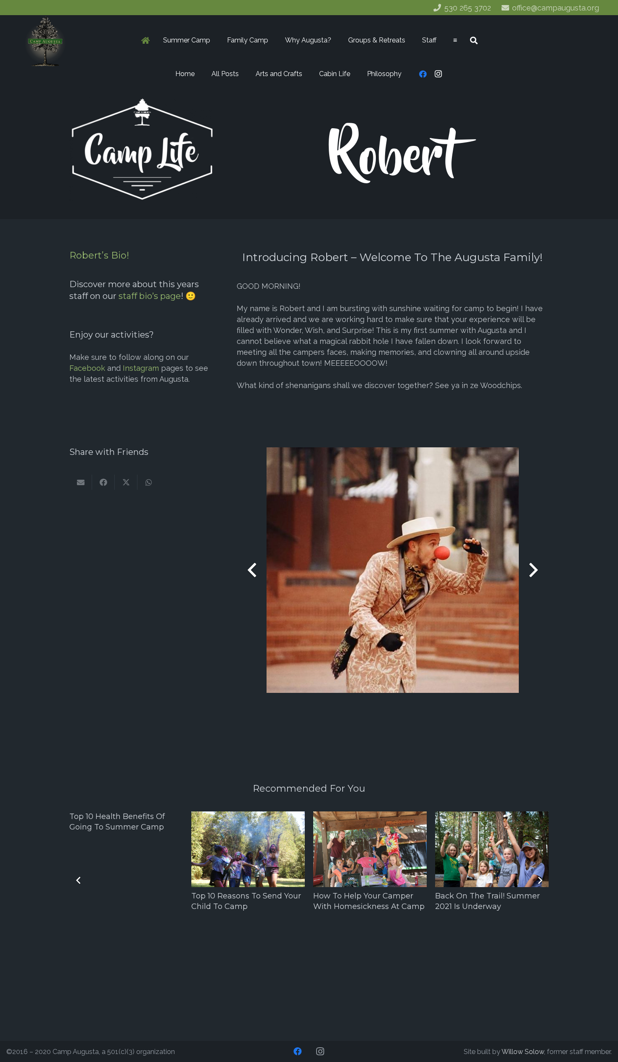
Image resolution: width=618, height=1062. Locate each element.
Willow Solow (523, 1052)
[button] (214, 40)
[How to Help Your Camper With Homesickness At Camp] (370, 849)
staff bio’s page (150, 296)
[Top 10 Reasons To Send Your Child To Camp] (248, 849)
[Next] (539, 880)
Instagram (141, 368)
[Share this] (103, 482)
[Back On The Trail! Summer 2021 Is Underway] (492, 849)
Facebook (87, 368)
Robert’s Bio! (99, 255)
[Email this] (80, 482)
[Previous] (78, 880)
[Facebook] (422, 74)
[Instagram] (438, 74)
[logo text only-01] (45, 40)
